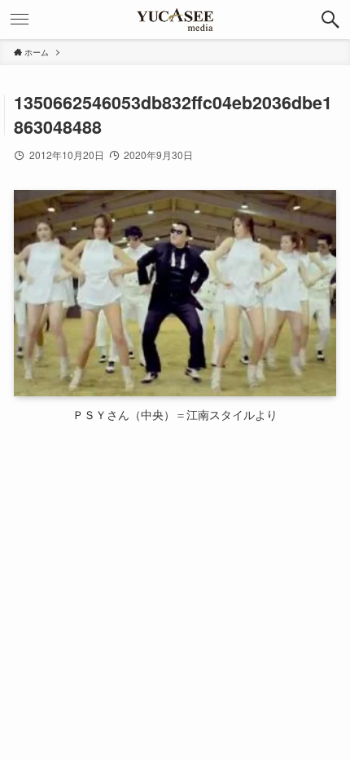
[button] (330, 19)
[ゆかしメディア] (175, 19)
